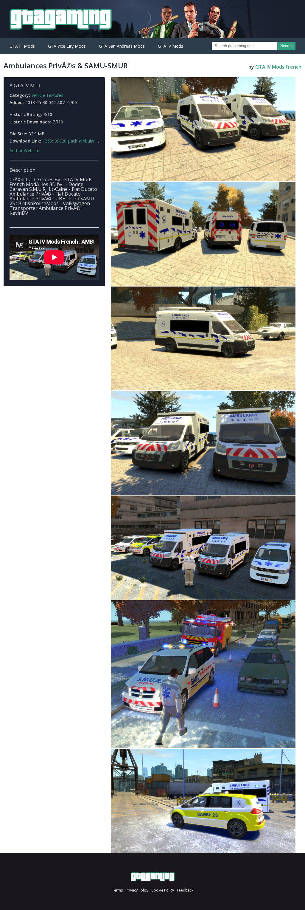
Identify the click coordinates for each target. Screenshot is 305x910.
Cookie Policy (162, 890)
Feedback (185, 890)
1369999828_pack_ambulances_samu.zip (82, 141)
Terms (117, 890)
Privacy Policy (137, 890)
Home (152, 876)
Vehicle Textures (47, 95)
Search (286, 46)
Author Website (24, 150)
